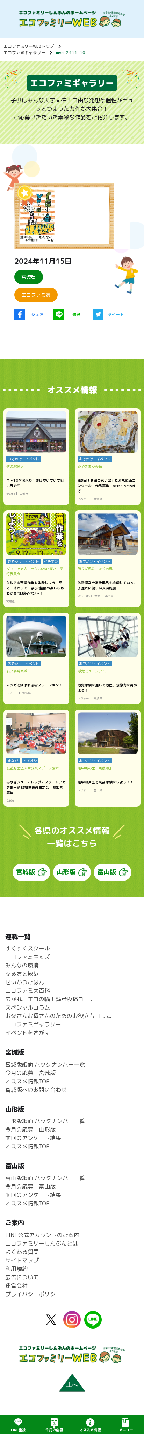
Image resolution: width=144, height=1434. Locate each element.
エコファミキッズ (27, 957)
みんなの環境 (22, 965)
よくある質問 (22, 1252)
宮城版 (25, 872)
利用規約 (16, 1269)
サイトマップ (22, 1260)
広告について (22, 1277)
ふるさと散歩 (22, 974)
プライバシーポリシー (33, 1294)
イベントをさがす (27, 1033)
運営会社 (16, 1285)
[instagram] (72, 1324)
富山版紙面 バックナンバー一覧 (45, 1178)
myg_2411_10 (70, 53)
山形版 (66, 872)
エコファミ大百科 (27, 990)
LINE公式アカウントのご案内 (42, 1235)
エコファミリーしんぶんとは (41, 1243)
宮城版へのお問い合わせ (36, 1090)
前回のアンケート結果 (33, 1138)
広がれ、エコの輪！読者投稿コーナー (52, 999)
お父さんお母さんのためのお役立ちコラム (58, 1016)
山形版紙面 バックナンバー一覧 (45, 1121)
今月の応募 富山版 (30, 1186)
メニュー (126, 1429)
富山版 (106, 872)
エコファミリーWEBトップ (28, 46)
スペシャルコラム (27, 1007)
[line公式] (93, 1324)
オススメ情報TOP (27, 1081)
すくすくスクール (27, 948)
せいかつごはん (24, 982)
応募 (54, 1429)
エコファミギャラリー (24, 53)
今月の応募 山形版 (30, 1129)
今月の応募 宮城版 (30, 1073)
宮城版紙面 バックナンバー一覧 (45, 1064)
